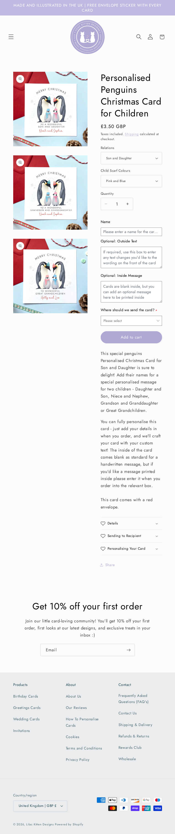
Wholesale (127, 759)
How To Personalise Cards (82, 722)
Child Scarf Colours (115, 170)
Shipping (132, 134)
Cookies (72, 736)
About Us (73, 696)
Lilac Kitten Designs (40, 824)
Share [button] (110, 564)
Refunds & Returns (133, 736)
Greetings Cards (27, 707)
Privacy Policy (78, 759)
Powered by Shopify (69, 824)
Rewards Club (130, 747)
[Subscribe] (128, 650)
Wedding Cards (26, 719)
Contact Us (127, 713)
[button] (11, 37)
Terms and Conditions (84, 748)
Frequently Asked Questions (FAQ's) (133, 698)
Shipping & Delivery (135, 724)
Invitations (21, 730)
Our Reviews (76, 707)
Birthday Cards (25, 696)
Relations (107, 148)
